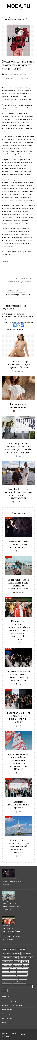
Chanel (15, 986)
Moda (30, 957)
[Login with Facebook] (15, 325)
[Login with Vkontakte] (22, 325)
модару (22, 949)
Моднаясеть (17, 966)
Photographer (27, 953)
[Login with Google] (18, 325)
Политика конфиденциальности (12, 1001)
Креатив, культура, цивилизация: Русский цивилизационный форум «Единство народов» (18, 846)
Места (26, 966)
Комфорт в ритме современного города (18, 405)
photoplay (16, 953)
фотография (6, 986)
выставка (23, 978)
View (17, 345)
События (23, 957)
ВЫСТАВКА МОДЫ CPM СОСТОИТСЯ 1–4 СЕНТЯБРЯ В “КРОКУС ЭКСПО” (18, 717)
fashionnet (13, 949)
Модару (17, 962)
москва (22, 986)
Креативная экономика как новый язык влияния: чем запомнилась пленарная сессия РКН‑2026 (18, 762)
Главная (4, 18)
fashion (5, 970)
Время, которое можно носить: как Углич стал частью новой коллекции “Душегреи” (18, 584)
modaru (5, 949)
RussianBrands (7, 962)
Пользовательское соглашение (12, 1005)
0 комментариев (23, 78)
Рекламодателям (7, 1009)
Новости (25, 962)
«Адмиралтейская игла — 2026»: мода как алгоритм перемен (18, 544)
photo (16, 957)
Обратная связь (7, 1018)
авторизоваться (8, 319)
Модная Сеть (7, 982)
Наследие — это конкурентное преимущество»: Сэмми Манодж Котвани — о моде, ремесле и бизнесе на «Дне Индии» (18, 630)
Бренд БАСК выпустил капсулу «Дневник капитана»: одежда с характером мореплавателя (18, 493)
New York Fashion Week (10, 978)
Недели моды (7, 966)
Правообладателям (8, 1014)
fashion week (22, 974)
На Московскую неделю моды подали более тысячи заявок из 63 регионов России (18, 676)
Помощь (4, 1022)
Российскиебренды (19, 982)
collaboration (22, 970)
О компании (5, 997)
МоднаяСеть (6, 953)
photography (7, 957)
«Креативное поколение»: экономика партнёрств (18, 804)
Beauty (29, 986)
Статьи (13, 970)
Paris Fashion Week (9, 974)
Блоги (11, 18)
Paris (4, 990)
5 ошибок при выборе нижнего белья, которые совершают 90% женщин (18, 364)
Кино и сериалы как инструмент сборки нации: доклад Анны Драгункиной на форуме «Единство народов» (18, 448)
